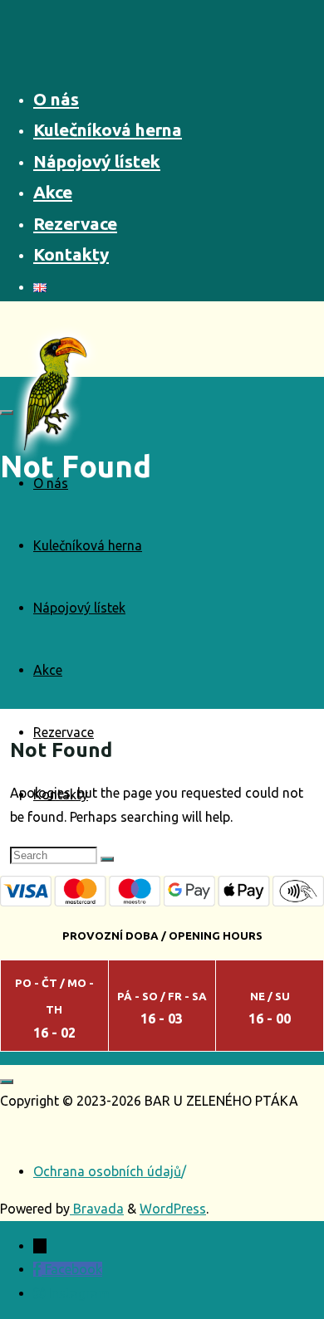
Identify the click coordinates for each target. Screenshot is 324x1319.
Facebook (73, 1269)
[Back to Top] (6, 1081)
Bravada (97, 1208)
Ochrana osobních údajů (107, 1171)
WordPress (173, 1208)
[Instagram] (40, 1293)
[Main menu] (6, 412)
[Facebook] (39, 1269)
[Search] (107, 859)
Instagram (79, 1293)
